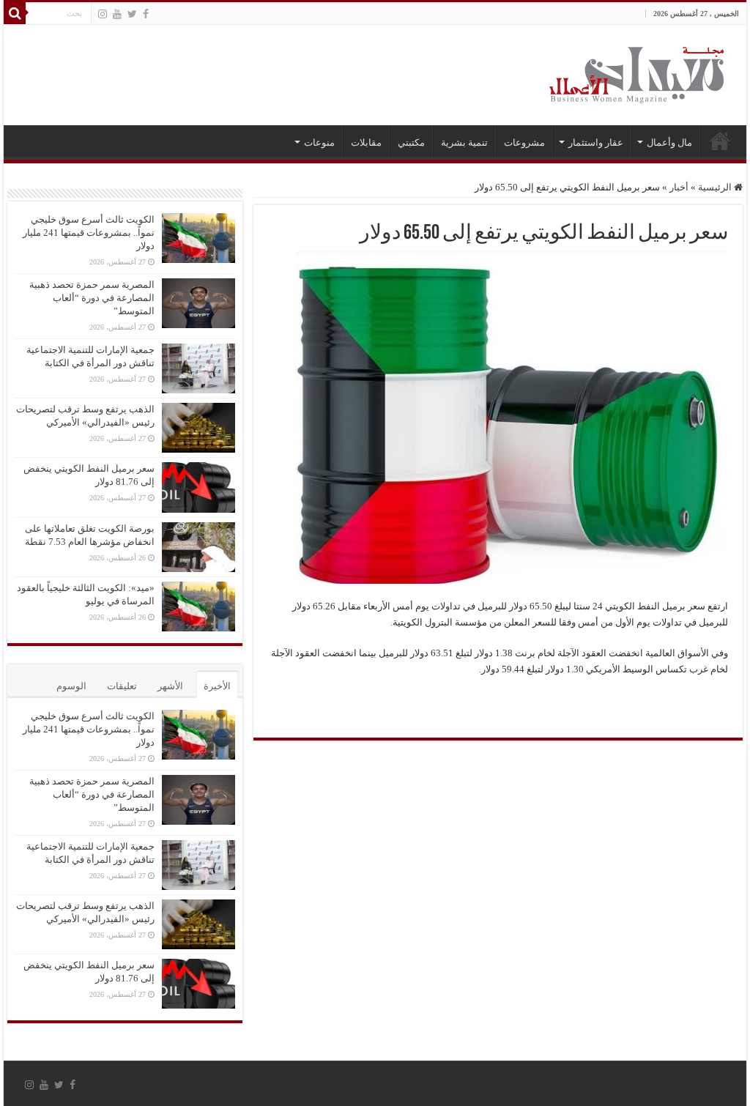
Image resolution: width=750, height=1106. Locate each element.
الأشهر (170, 685)
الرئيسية (720, 140)
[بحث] (15, 13)
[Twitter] (132, 14)
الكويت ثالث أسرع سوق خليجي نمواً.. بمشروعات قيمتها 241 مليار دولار (89, 232)
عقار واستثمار (595, 142)
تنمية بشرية (464, 142)
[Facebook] (145, 14)
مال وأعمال (669, 142)
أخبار (678, 187)
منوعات (319, 142)
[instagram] (102, 14)
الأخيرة (217, 685)
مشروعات (524, 142)
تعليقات (122, 685)
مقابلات (366, 142)
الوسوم (71, 685)
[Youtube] (117, 14)
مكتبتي (411, 142)
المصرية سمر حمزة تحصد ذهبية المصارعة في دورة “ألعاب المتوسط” (92, 297)
